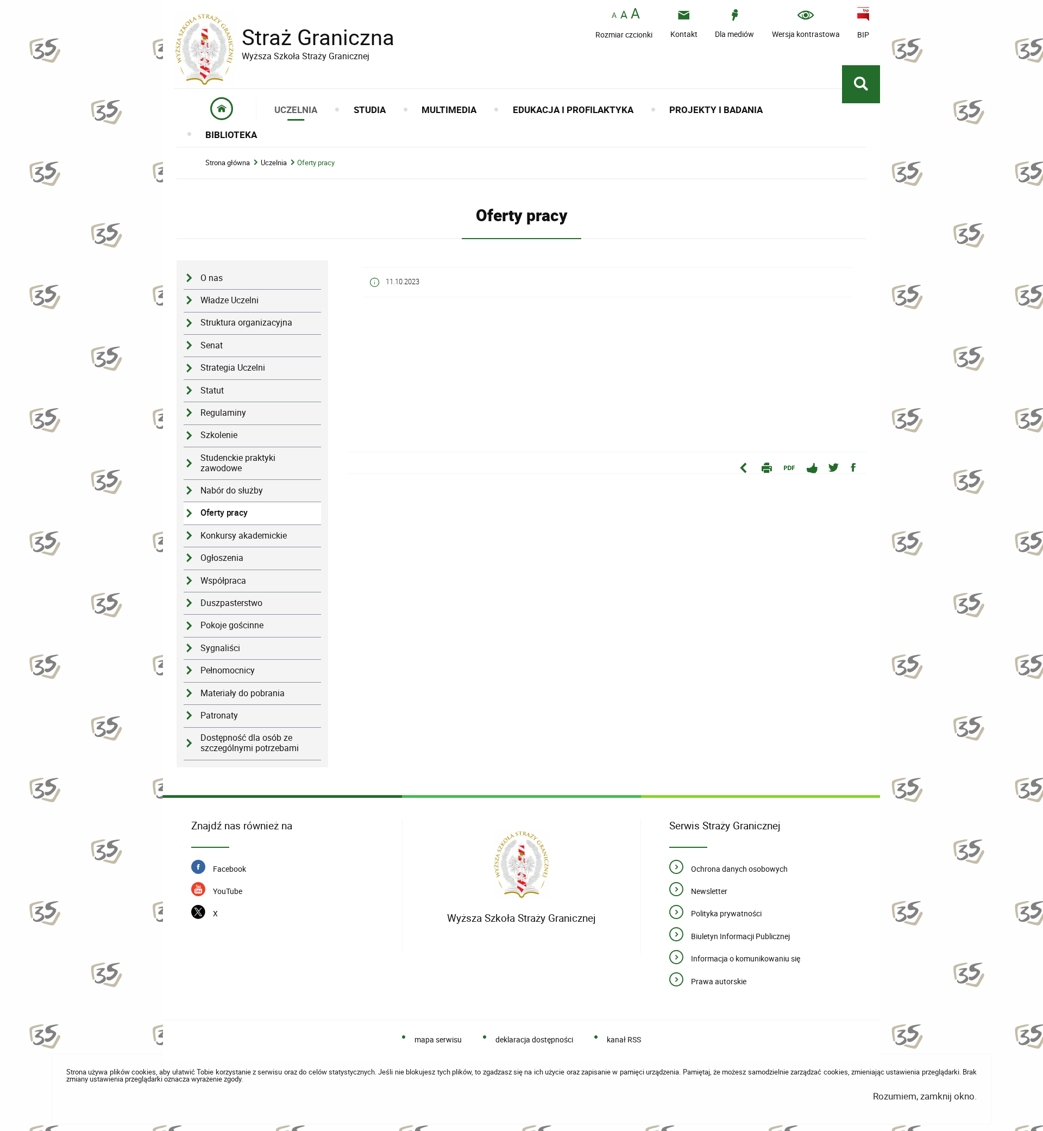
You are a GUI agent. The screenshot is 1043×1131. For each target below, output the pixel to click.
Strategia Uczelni (232, 367)
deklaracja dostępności (534, 1039)
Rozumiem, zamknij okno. (925, 1096)
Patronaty (219, 715)
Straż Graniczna (284, 37)
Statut (212, 390)
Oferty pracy (316, 162)
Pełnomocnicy (227, 670)
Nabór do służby (231, 490)
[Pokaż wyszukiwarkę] (861, 84)
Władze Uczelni (229, 300)
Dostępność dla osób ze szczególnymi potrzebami (249, 743)
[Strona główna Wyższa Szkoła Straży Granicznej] (521, 866)
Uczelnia (274, 162)
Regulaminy (223, 412)
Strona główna (227, 162)
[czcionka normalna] (614, 15)
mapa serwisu (438, 1039)
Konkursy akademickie (243, 535)
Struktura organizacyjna (246, 322)
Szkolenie (218, 435)
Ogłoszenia (221, 558)
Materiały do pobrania (242, 693)
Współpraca (223, 580)
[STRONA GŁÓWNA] (221, 109)
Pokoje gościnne (231, 625)
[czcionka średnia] (623, 14)
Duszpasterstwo (231, 603)
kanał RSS (624, 1039)
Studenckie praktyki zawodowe (237, 463)
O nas (211, 278)
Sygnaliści (220, 648)
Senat (211, 345)
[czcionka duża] (635, 14)
